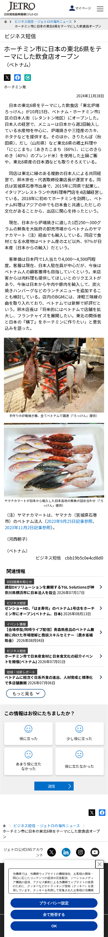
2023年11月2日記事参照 (28, 527)
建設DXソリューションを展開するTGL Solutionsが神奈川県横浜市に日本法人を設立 (49, 589)
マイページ (83, 8)
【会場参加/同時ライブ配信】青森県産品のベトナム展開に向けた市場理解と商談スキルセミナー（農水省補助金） (49, 635)
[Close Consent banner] (99, 864)
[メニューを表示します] (100, 9)
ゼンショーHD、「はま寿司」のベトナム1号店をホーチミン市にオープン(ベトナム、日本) (50, 611)
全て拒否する (54, 914)
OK (54, 926)
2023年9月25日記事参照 (70, 521)
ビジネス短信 (20, 36)
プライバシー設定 (54, 903)
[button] (25, 693)
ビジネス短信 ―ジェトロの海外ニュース (43, 21)
